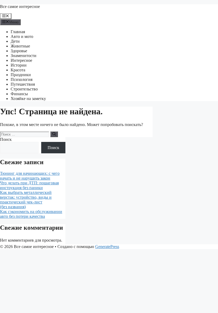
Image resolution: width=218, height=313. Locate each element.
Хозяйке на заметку (28, 98)
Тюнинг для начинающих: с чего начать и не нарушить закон (30, 175)
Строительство (24, 89)
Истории (19, 65)
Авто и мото (22, 36)
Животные (20, 46)
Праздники (21, 74)
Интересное (21, 60)
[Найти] (54, 134)
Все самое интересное (20, 6)
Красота (18, 70)
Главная (18, 31)
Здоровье (19, 51)
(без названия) (13, 207)
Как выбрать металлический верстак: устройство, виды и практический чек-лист (26, 197)
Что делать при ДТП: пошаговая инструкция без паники (29, 185)
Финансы (19, 94)
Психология (21, 79)
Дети (15, 41)
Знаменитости (23, 55)
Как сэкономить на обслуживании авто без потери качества (31, 214)
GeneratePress (107, 246)
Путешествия (23, 84)
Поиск (6, 139)
